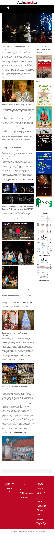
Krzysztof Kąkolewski (42, 505)
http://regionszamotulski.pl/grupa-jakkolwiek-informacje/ (13, 431)
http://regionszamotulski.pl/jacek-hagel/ (24, 302)
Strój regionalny (23, 484)
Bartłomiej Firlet (41, 515)
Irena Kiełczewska (41, 487)
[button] (35, 11)
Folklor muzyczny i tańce (25, 487)
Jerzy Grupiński (41, 484)
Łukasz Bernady (41, 483)
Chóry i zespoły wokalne (42, 511)
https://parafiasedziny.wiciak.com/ (18, 359)
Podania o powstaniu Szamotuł (28, 493)
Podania (22, 492)
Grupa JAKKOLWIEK (40, 522)
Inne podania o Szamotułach (27, 494)
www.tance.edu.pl (29, 137)
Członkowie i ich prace (42, 523)
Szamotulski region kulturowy (26, 481)
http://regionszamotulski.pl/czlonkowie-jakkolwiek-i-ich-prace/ (14, 432)
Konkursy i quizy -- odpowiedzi (11, 491)
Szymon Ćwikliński (41, 500)
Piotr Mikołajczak (41, 510)
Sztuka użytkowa (39, 519)
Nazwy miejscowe (8, 481)
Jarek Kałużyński (41, 504)
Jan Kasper (40, 485)
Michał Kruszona (41, 488)
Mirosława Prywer (41, 491)
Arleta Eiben (40, 501)
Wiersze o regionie (8, 488)
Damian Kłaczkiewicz (42, 506)
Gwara (21, 489)
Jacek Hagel (40, 502)
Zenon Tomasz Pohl (41, 489)
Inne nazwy (8, 485)
